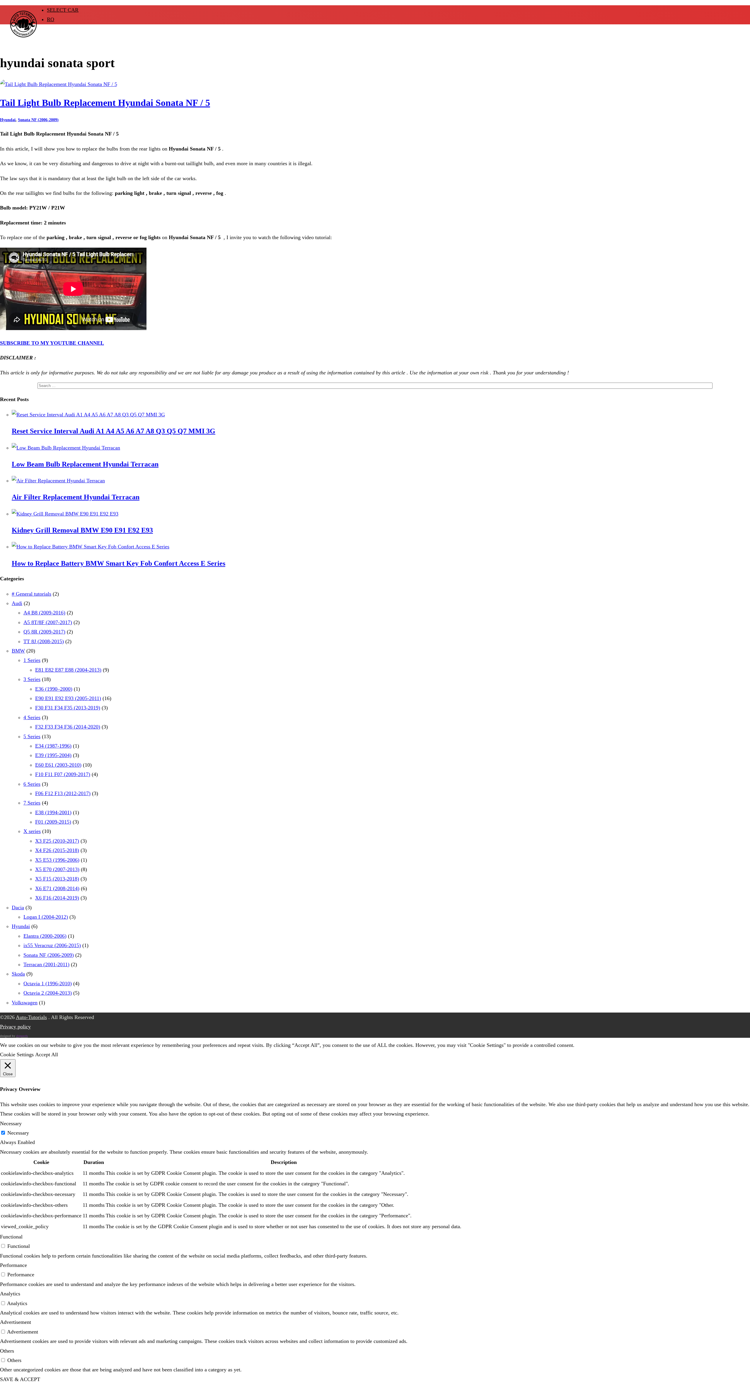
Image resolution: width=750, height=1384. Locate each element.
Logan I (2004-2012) (45, 917)
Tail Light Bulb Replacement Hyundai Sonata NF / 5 (105, 103)
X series (32, 831)
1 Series (31, 660)
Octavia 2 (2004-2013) (47, 993)
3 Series (31, 679)
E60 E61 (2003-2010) (58, 765)
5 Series (31, 736)
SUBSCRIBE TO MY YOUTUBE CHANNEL (52, 343)
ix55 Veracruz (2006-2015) (52, 945)
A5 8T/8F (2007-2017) (47, 622)
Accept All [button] (46, 1054)
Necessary (18, 1133)
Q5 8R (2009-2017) (44, 632)
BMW (18, 651)
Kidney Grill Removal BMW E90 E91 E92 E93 (82, 530)
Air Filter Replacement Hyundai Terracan (75, 497)
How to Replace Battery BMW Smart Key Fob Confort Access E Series (118, 563)
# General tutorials (31, 594)
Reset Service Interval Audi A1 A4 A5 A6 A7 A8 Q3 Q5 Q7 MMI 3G (113, 431)
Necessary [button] (11, 1123)
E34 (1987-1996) (53, 746)
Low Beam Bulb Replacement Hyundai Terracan (85, 464)
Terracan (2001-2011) (46, 964)
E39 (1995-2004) (53, 755)
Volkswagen (25, 1003)
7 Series (31, 803)
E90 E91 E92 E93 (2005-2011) (68, 698)
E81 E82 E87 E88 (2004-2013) (68, 670)
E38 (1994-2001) (53, 812)
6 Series (31, 784)
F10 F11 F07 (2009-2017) (62, 774)
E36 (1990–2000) (53, 689)
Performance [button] (13, 1265)
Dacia (18, 907)
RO (50, 19)
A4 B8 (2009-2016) (44, 613)
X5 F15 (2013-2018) (57, 879)
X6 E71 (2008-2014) (57, 888)
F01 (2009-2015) (53, 822)
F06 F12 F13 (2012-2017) (63, 793)
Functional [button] (11, 1237)
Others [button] (7, 1351)
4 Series (31, 717)
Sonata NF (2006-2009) (38, 120)
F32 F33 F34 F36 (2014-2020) (67, 727)
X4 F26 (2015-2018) (57, 850)
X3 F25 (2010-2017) (57, 841)
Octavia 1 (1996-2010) (47, 983)
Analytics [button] (10, 1294)
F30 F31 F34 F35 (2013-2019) (67, 708)
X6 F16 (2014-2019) (57, 898)
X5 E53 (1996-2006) (57, 860)
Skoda (18, 974)
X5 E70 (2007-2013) (57, 869)
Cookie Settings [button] (17, 1054)
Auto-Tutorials (31, 1017)
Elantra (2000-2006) (45, 936)
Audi (17, 603)
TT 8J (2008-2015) (43, 641)
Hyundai (8, 120)
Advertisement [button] (15, 1322)
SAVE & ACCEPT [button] (20, 1379)
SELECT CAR (63, 10)
